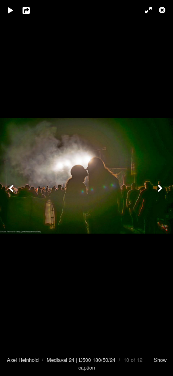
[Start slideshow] (11, 10)
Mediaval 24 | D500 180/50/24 (81, 359)
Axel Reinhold (23, 359)
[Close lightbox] (163, 10)
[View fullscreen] (145, 10)
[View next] (161, 188)
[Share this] (32, 10)
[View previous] (12, 188)
